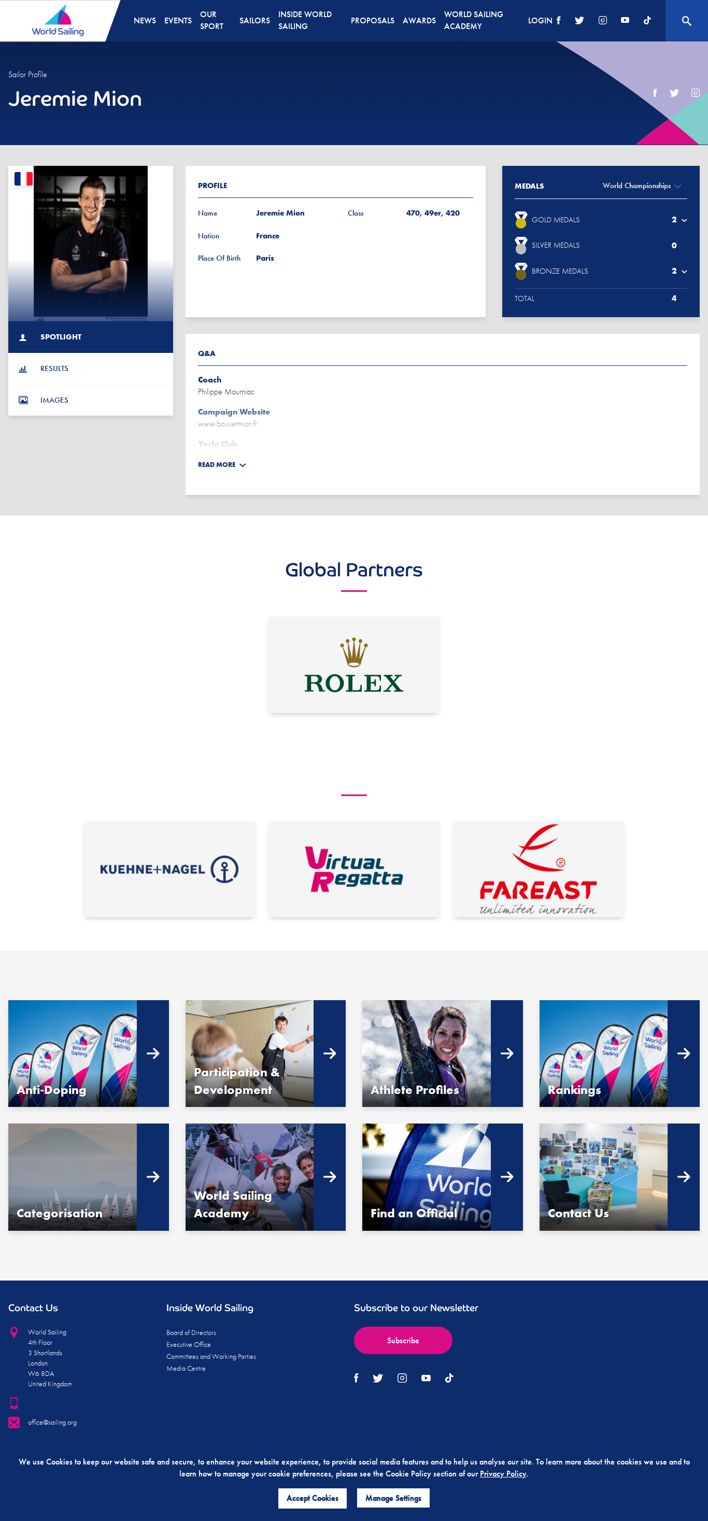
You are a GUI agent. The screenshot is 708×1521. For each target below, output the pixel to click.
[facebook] (655, 93)
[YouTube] (625, 21)
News (145, 20)
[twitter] (674, 93)
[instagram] (695, 93)
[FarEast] (538, 869)
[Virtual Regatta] (354, 869)
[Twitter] (579, 21)
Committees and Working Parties (211, 1356)
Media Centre (186, 1368)
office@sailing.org (52, 1422)
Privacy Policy (503, 1473)
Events (178, 20)
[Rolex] (354, 665)
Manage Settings (393, 1497)
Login (540, 20)
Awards (419, 20)
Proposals (372, 20)
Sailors (254, 20)
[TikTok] (647, 21)
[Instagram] (603, 21)
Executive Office (188, 1344)
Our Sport (211, 20)
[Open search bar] (686, 20)
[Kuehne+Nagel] (169, 869)
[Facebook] (559, 21)
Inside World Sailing (305, 20)
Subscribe (403, 1340)
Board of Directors (191, 1332)
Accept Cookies (312, 1497)
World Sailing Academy (473, 20)
